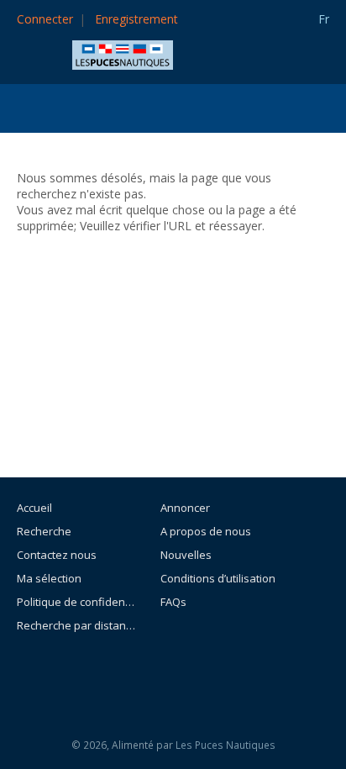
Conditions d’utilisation (217, 578)
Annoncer (185, 507)
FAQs (173, 601)
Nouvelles (186, 554)
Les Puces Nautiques (225, 745)
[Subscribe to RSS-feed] (135, 671)
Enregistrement (136, 19)
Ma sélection (49, 578)
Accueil (34, 507)
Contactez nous (57, 554)
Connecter (45, 19)
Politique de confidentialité (76, 601)
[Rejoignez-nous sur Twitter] (218, 671)
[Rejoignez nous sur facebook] (180, 671)
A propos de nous (205, 531)
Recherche (44, 531)
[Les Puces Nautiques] (122, 53)
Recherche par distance (76, 625)
